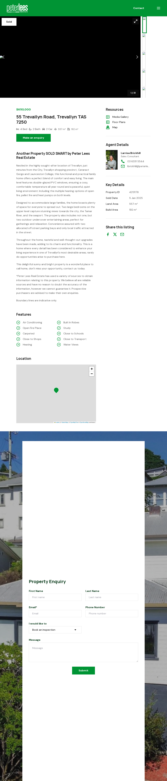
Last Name (92, 591)
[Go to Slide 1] (144, 24)
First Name (36, 591)
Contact (138, 8)
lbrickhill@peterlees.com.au (139, 166)
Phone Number (95, 607)
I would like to (38, 623)
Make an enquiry (33, 137)
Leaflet (57, 422)
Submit (83, 670)
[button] (70, 57)
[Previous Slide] (3, 57)
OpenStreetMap (84, 422)
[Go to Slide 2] (143, 42)
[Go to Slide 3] (143, 60)
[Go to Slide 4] (143, 78)
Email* (33, 607)
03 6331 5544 (135, 161)
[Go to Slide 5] (143, 95)
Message (34, 640)
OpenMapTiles (74, 422)
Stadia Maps (65, 422)
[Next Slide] (137, 57)
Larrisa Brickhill (131, 153)
